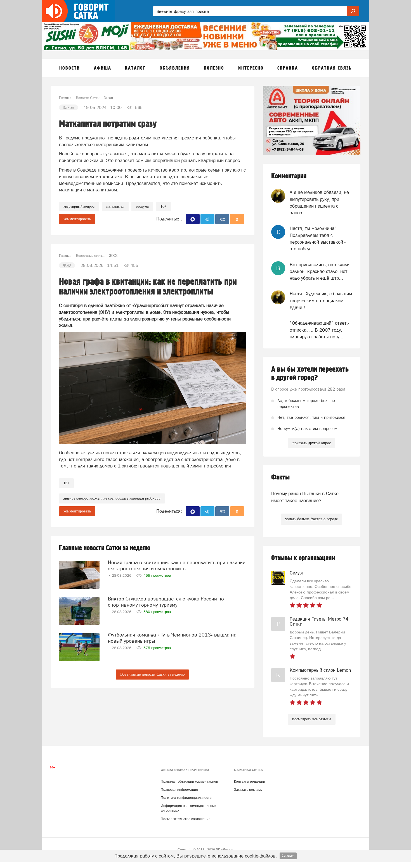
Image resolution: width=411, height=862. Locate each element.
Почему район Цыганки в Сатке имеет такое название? (305, 497)
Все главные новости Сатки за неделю (152, 674)
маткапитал (115, 206)
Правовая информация (179, 790)
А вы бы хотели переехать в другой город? (310, 373)
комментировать (77, 219)
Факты (280, 477)
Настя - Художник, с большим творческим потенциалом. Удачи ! (321, 300)
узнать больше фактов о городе (311, 519)
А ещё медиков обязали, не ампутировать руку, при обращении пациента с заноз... (319, 202)
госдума (142, 206)
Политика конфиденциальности (186, 798)
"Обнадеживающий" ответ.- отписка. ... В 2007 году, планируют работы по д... (319, 329)
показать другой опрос (311, 443)
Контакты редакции (249, 781)
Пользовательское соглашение (186, 819)
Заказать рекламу (248, 790)
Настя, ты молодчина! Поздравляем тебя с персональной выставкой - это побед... (318, 238)
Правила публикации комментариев (189, 781)
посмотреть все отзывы (311, 719)
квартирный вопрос (79, 206)
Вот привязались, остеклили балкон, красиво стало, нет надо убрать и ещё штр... (319, 271)
